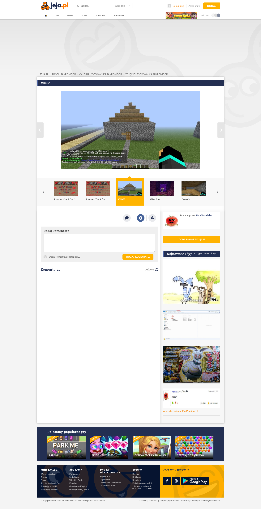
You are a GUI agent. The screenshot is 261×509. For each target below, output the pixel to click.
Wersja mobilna (48, 474)
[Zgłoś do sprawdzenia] (152, 218)
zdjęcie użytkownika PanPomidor (146, 74)
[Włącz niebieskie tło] (218, 15)
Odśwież (149, 269)
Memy (70, 15)
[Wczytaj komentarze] (129, 218)
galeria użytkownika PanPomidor (100, 74)
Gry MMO (75, 470)
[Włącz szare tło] (216, 15)
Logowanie (105, 479)
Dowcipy (100, 15)
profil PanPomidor (64, 74)
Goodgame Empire (78, 486)
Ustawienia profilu (108, 486)
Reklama (136, 477)
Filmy (84, 15)
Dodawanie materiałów (110, 483)
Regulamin (137, 480)
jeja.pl (44, 74)
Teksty (44, 477)
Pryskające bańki (49, 486)
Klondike (73, 483)
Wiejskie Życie (76, 480)
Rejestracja (105, 476)
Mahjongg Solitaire (49, 489)
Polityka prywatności (142, 483)
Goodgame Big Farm (79, 489)
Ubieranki (118, 15)
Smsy (43, 480)
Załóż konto (194, 6)
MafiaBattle (74, 477)
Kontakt (135, 474)
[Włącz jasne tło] (213, 15)
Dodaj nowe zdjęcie (192, 239)
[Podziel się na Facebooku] (140, 218)
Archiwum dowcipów (50, 483)
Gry (57, 15)
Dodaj (211, 5)
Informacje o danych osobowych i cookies (142, 487)
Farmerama (74, 474)
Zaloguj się (178, 6)
